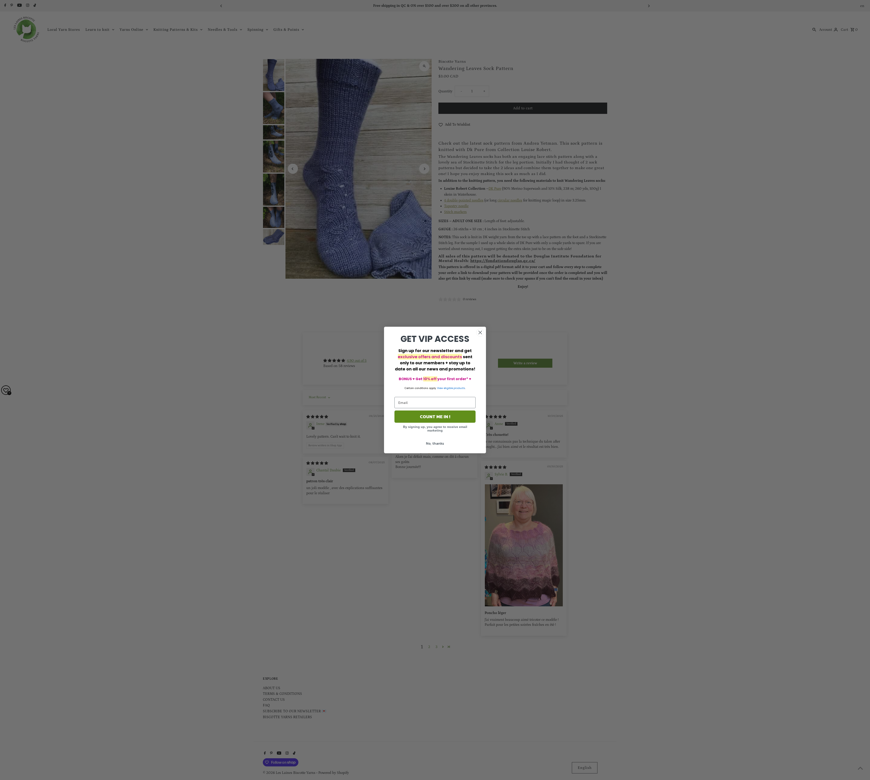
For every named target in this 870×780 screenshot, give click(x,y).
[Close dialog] (480, 332)
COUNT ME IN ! (435, 416)
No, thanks (435, 443)
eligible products (454, 388)
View (440, 388)
